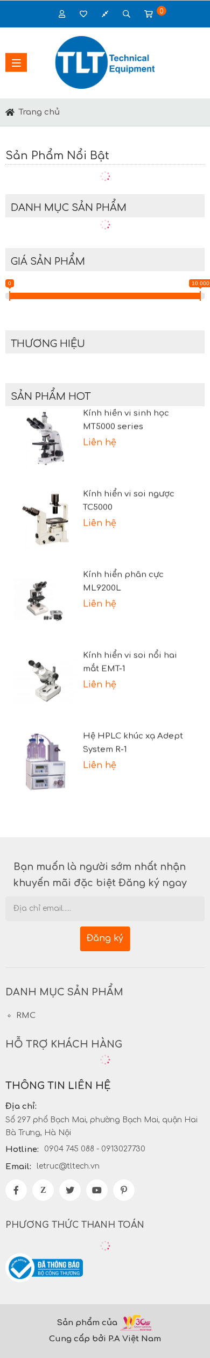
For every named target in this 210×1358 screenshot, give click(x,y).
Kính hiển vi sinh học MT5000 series (126, 416)
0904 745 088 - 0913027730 (94, 1149)
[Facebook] (16, 1190)
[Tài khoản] (83, 14)
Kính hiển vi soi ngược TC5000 (128, 496)
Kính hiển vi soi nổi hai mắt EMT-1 (130, 658)
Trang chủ (39, 112)
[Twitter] (70, 1190)
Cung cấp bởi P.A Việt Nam (105, 1338)
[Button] (10, 112)
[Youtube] (97, 1190)
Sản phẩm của (87, 1322)
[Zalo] (43, 1190)
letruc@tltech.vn (68, 1166)
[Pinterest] (124, 1190)
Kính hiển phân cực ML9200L (123, 577)
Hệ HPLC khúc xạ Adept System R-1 (133, 738)
